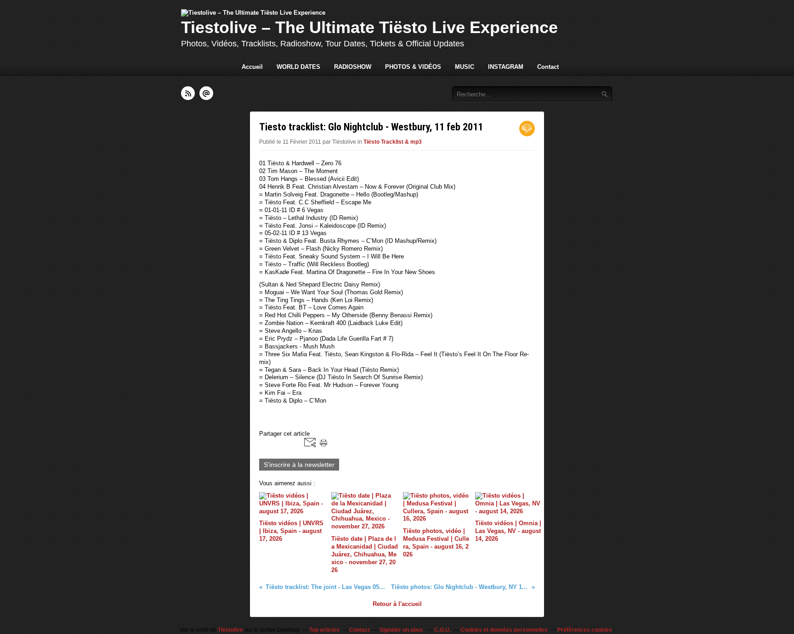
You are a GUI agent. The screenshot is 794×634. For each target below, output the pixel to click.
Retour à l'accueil (397, 603)
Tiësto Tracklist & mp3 (392, 142)
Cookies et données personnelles (504, 630)
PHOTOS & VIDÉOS (413, 66)
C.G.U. (442, 630)
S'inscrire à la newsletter (299, 464)
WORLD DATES (298, 66)
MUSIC (464, 66)
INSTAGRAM (505, 66)
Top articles (324, 630)
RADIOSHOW (352, 66)
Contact (548, 66)
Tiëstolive (230, 630)
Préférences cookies (584, 630)
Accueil (252, 66)
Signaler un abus (402, 630)
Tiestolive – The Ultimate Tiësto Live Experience (369, 27)
